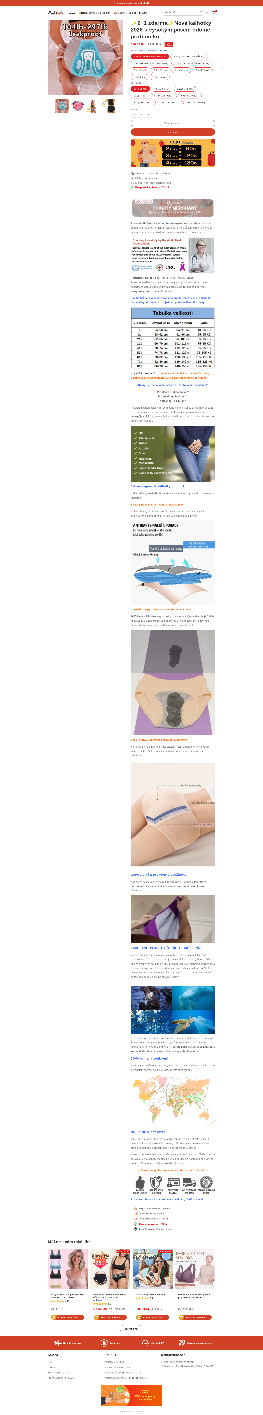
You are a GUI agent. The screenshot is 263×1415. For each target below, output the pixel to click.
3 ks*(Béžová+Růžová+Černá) (192, 63)
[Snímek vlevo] (51, 105)
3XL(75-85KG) (142, 95)
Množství (135, 109)
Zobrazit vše (131, 1329)
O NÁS (51, 1367)
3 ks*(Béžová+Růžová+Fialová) (151, 63)
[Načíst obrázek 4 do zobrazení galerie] (108, 106)
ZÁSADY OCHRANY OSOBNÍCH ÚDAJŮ (125, 1378)
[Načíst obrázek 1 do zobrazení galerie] (62, 106)
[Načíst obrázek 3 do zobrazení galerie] (93, 106)
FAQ (50, 1362)
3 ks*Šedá (139, 77)
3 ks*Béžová (161, 70)
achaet (140, 1411)
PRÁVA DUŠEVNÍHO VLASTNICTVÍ (122, 1372)
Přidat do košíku (68, 1317)
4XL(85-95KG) (166, 95)
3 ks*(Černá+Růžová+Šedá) (189, 56)
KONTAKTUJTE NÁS (58, 1372)
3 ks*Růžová (202, 70)
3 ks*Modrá (181, 70)
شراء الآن (173, 132)
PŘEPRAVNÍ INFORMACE (61, 1378)
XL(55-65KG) (162, 89)
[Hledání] (201, 12)
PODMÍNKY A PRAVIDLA (117, 1367)
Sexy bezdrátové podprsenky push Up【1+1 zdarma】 (67, 1296)
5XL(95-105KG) (189, 95)
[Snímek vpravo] (119, 105)
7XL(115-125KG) (169, 102)
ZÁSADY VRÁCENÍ (114, 1362)
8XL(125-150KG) (195, 102)
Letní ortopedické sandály (151, 1294)
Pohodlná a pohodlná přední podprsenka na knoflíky (194, 1296)
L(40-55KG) (140, 89)
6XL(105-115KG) (143, 102)
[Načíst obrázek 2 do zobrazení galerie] (77, 106)
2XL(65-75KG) (185, 89)
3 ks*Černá (140, 70)
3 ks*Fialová (160, 77)
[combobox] (183, 12)
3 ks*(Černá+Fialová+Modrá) (150, 56)
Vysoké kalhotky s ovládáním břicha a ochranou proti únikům (109, 1297)
